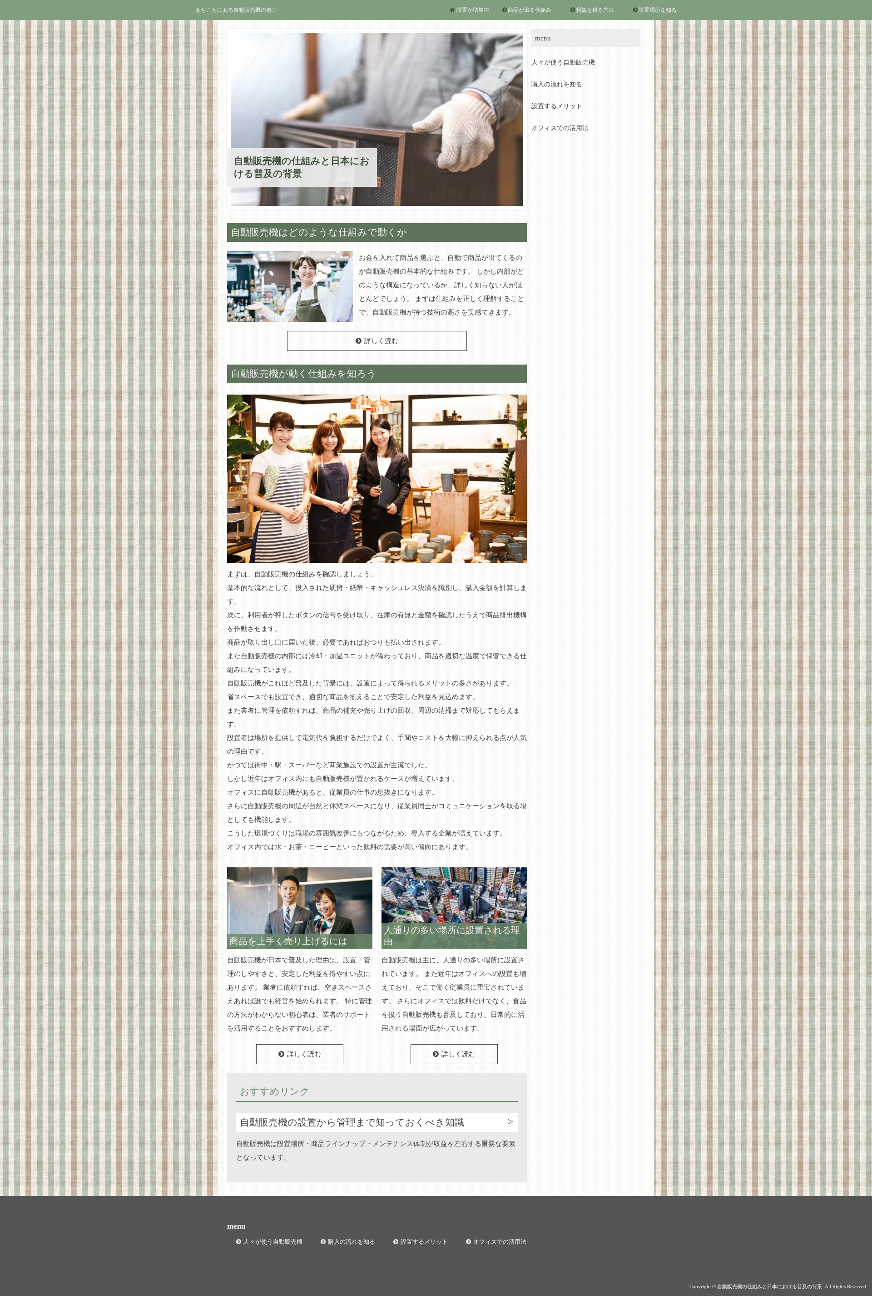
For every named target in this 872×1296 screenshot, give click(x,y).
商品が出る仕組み (529, 10)
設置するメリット (556, 106)
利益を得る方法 (595, 10)
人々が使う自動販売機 (563, 62)
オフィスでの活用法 (560, 128)
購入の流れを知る (556, 84)
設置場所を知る (658, 10)
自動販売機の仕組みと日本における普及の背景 (302, 167)
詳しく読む (381, 341)
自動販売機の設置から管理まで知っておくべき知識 (352, 1122)
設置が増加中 (472, 10)
